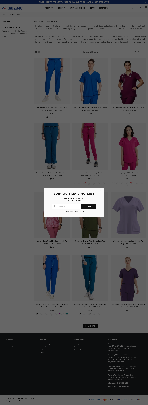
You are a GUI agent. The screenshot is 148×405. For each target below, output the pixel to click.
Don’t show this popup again (75, 211)
